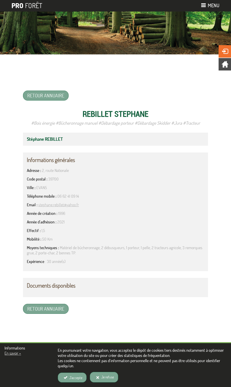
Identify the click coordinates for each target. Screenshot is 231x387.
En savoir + (13, 353)
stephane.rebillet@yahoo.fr (58, 204)
